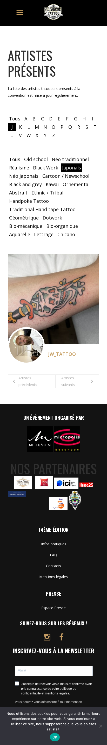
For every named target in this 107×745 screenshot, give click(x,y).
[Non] (100, 726)
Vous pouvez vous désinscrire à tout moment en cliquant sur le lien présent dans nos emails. (48, 705)
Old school (36, 159)
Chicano (66, 234)
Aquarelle (19, 234)
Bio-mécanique (25, 226)
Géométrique (24, 218)
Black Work (45, 167)
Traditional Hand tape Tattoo (42, 209)
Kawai (52, 184)
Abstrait (18, 193)
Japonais (71, 167)
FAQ (53, 554)
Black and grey (25, 184)
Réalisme (19, 167)
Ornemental (76, 184)
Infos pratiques (53, 543)
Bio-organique (62, 226)
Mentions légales (53, 576)
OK (54, 737)
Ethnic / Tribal (47, 193)
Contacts (53, 565)
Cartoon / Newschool (65, 176)
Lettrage (44, 234)
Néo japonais (23, 176)
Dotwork (52, 218)
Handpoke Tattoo (29, 201)
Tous (14, 118)
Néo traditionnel (70, 159)
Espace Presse (53, 607)
